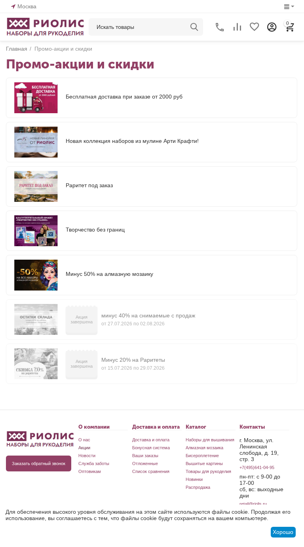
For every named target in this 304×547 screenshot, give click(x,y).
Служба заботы (93, 463)
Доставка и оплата (150, 439)
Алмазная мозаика (204, 447)
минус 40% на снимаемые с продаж (148, 315)
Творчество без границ (95, 229)
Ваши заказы (145, 455)
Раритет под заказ (89, 185)
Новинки (194, 479)
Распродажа (198, 487)
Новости (86, 455)
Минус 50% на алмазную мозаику (109, 274)
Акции (84, 447)
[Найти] (194, 27)
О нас (84, 439)
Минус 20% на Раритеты (133, 360)
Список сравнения (150, 471)
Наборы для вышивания (210, 439)
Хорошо (283, 532)
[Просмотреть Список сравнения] (237, 27)
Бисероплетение (202, 455)
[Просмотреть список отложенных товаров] (254, 27)
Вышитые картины (204, 463)
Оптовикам (89, 471)
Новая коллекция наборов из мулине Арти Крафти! (132, 141)
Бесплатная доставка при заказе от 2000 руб (124, 96)
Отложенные (145, 463)
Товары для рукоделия (208, 471)
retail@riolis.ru (253, 503)
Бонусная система (151, 447)
